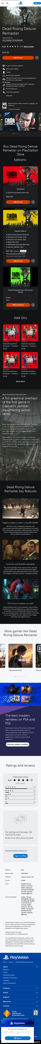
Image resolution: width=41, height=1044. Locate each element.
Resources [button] (7, 1001)
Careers (5, 972)
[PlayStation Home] (20, 3)
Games (11, 962)
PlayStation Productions (10, 978)
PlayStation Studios (9, 975)
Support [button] (6, 997)
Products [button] (6, 988)
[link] (20, 658)
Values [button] (5, 993)
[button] (20, 121)
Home (5, 962)
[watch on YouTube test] (32, 128)
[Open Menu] (2, 3)
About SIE (6, 970)
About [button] (5, 967)
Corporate (6, 980)
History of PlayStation (9, 983)
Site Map (34, 1036)
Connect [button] (6, 1006)
